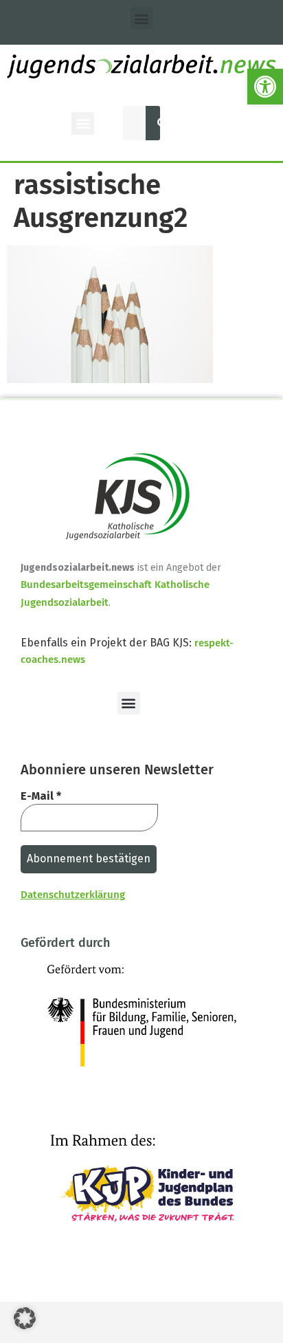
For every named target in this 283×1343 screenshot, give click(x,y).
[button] (265, 87)
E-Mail (41, 795)
